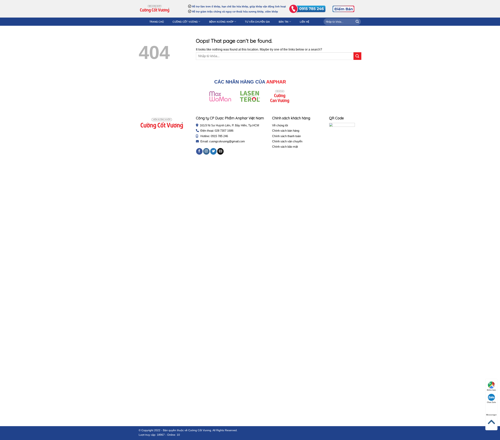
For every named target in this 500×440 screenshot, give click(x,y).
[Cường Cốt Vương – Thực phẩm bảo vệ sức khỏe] (155, 8)
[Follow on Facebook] (199, 151)
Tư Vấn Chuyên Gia (257, 21)
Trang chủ (156, 21)
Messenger (491, 415)
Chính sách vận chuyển (287, 141)
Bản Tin (283, 21)
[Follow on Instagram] (206, 151)
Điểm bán (491, 390)
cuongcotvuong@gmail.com (227, 141)
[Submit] (357, 21)
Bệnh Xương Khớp (221, 21)
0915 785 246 (219, 136)
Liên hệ (304, 21)
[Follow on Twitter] (213, 151)
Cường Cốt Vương (185, 21)
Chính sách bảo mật (285, 146)
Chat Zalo (491, 402)
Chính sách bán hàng (285, 130)
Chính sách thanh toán (286, 136)
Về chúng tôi (280, 125)
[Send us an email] (220, 151)
